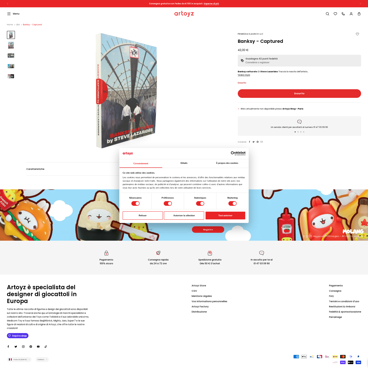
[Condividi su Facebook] (249, 142)
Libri (18, 24)
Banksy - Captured (32, 24)
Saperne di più (211, 3)
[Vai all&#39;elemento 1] (11, 35)
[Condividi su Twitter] (253, 142)
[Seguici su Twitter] (15, 346)
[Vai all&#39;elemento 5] (11, 76)
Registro (208, 229)
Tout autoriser (225, 215)
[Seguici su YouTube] (38, 346)
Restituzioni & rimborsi (342, 306)
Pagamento (336, 285)
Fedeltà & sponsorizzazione (345, 311)
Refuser (143, 215)
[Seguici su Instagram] (23, 346)
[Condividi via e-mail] (261, 142)
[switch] (168, 203)
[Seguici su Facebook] (8, 346)
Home (10, 24)
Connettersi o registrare (257, 62)
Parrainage (335, 317)
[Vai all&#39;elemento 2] (11, 45)
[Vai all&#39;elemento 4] (11, 66)
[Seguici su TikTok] (45, 346)
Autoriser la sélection (184, 215)
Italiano (41, 359)
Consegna (335, 291)
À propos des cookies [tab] (227, 163)
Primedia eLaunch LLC (250, 33)
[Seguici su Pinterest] (30, 346)
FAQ (331, 296)
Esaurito (299, 93)
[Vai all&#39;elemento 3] (11, 56)
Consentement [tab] (140, 163)
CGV (194, 291)
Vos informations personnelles (209, 301)
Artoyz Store (199, 285)
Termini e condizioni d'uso (344, 301)
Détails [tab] (184, 163)
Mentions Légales (202, 296)
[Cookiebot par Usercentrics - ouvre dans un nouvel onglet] (233, 153)
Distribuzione (199, 311)
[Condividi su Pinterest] (257, 142)
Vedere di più (244, 75)
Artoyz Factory (200, 306)
